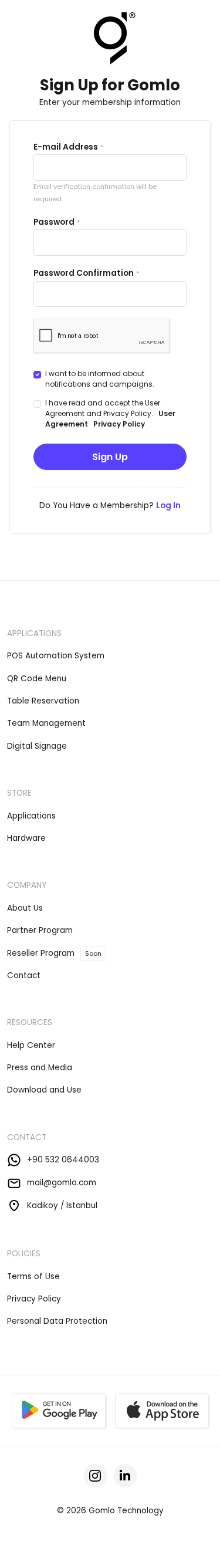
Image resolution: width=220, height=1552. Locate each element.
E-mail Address (65, 147)
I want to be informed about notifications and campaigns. (99, 378)
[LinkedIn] (125, 1475)
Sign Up (110, 457)
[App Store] (162, 1410)
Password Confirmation (83, 273)
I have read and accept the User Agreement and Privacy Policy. (110, 413)
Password (54, 222)
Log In (168, 505)
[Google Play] (59, 1410)
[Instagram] (95, 1475)
